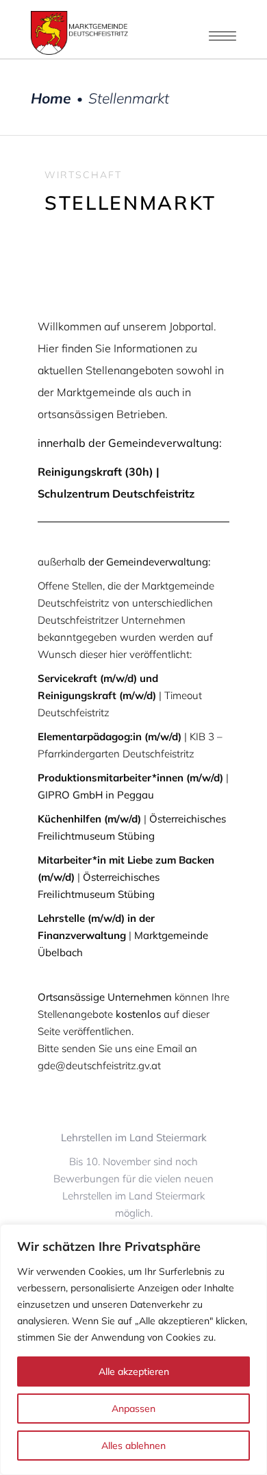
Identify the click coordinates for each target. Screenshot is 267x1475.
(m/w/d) (130, 777)
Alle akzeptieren (134, 1371)
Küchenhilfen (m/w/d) (89, 818)
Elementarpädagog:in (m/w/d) (109, 736)
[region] (133, 1349)
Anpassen (133, 1408)
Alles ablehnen (133, 1445)
